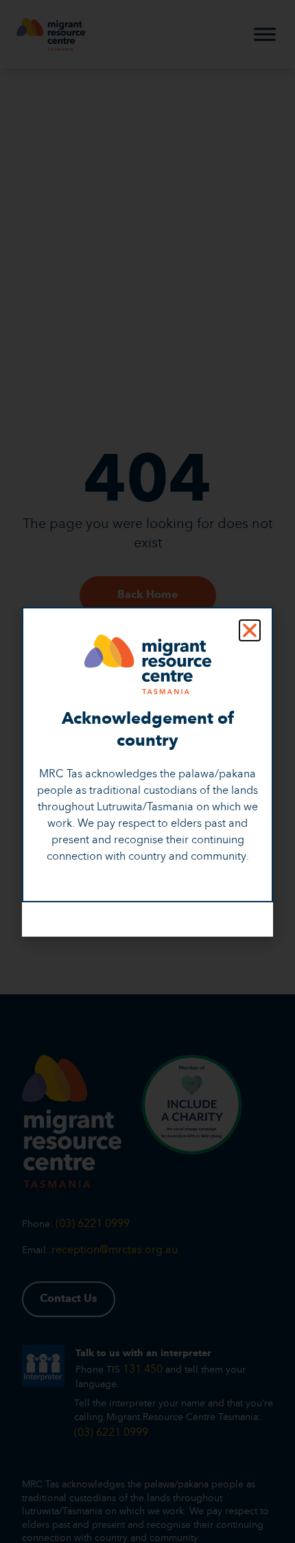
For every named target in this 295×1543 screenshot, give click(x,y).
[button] (249, 630)
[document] (147, 771)
